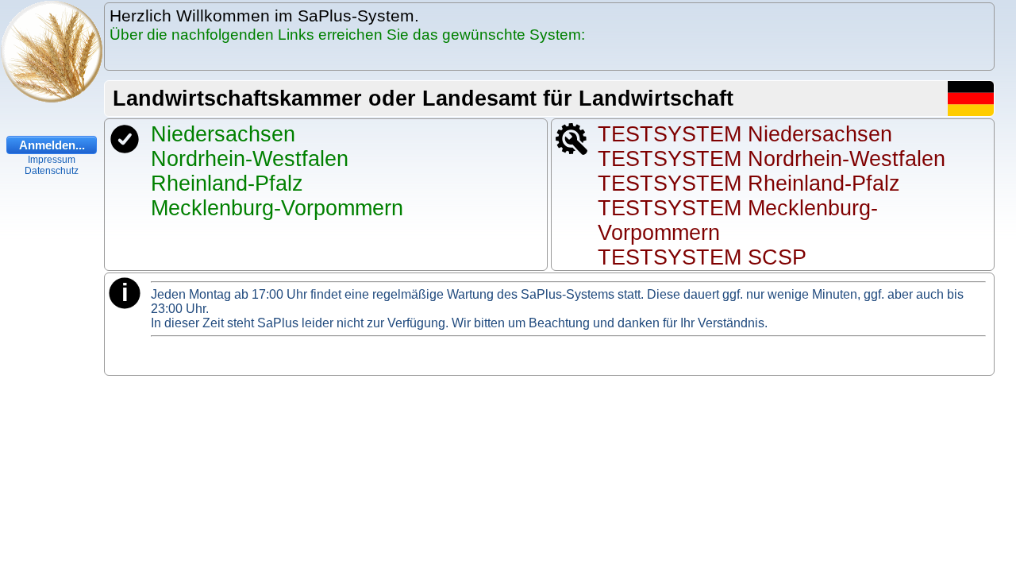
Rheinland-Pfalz (227, 183)
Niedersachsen (223, 134)
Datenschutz (52, 170)
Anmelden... (52, 145)
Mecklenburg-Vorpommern (277, 208)
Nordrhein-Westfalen (249, 159)
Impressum (51, 159)
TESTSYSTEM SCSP (702, 257)
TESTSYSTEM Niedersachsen (745, 134)
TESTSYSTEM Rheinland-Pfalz (749, 183)
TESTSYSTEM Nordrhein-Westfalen (771, 159)
